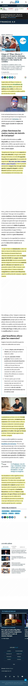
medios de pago (15, 511)
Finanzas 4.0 (9, 653)
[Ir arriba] (25, 680)
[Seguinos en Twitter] (18, 676)
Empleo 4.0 (19, 653)
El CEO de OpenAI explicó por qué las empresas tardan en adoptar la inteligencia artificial (19, 552)
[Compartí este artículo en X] (5, 77)
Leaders (9, 659)
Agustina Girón (6, 72)
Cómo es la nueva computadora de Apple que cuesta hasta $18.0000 (18, 564)
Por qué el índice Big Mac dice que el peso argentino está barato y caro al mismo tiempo (11, 633)
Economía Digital (19, 651)
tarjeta (11, 513)
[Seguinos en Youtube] (22, 676)
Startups (19, 656)
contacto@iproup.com (6, 671)
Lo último (9, 651)
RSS (14, 664)
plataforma (5, 511)
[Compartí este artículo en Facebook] (2, 77)
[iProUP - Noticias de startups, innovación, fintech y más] (14, 2)
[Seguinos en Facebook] (9, 676)
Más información (11, 17)
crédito (4, 513)
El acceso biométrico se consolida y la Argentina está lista (18, 558)
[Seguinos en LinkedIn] (14, 676)
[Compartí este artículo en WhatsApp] (7, 77)
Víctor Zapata (6, 638)
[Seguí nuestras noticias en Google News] (25, 77)
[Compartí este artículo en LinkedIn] (10, 77)
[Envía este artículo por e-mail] (15, 77)
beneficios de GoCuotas (8, 444)
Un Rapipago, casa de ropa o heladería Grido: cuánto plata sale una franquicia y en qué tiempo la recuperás (18, 467)
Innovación (9, 656)
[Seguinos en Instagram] (5, 676)
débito (17, 513)
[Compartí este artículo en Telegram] (12, 77)
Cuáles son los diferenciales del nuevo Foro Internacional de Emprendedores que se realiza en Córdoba (18, 571)
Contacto (19, 659)
